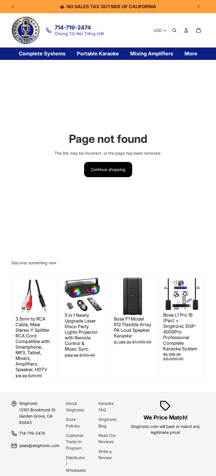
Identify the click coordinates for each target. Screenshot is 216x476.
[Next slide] (198, 6)
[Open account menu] (186, 30)
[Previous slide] (13, 6)
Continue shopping (108, 169)
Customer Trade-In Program (75, 441)
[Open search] (174, 30)
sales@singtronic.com (39, 445)
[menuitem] (191, 54)
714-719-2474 (73, 27)
